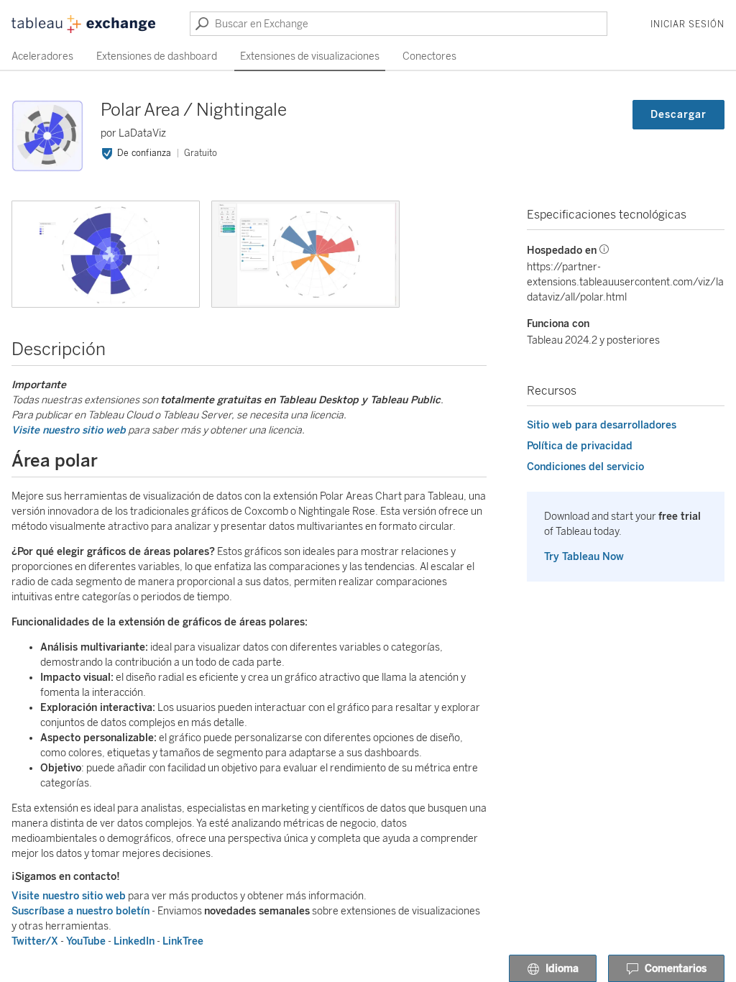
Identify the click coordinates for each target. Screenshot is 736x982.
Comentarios (676, 969)
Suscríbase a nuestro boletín (81, 911)
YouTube (86, 941)
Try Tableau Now (584, 557)
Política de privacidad (579, 446)
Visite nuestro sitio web (69, 430)
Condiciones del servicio (585, 467)
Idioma (562, 969)
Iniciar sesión (687, 24)
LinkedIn (134, 941)
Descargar (678, 115)
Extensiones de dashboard (156, 56)
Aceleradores (42, 56)
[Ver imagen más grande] (106, 254)
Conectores (429, 56)
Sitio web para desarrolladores (601, 425)
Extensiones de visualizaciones (310, 56)
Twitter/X (35, 941)
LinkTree (182, 941)
